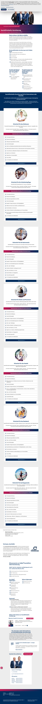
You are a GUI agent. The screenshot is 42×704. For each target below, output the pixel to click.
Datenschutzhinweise (9, 7)
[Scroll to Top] (40, 701)
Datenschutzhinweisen (5, 5)
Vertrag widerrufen (31, 700)
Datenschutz (11, 4)
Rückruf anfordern (19, 649)
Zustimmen (4, 9)
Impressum (3, 7)
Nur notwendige (11, 9)
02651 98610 (15, 671)
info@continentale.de (14, 700)
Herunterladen (29, 618)
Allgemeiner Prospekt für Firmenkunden (16, 618)
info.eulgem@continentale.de (18, 673)
